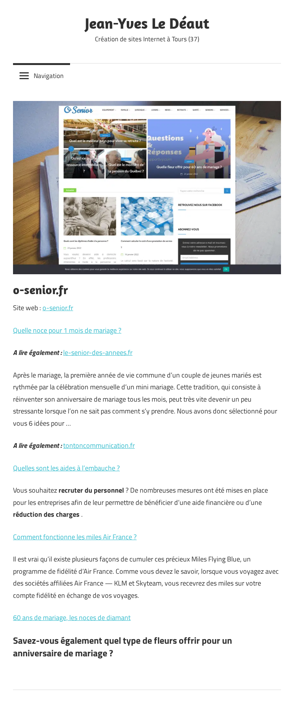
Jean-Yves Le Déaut (147, 23)
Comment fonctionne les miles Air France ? (75, 537)
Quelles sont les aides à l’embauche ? (66, 468)
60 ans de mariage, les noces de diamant (72, 617)
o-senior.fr (57, 308)
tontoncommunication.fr (99, 445)
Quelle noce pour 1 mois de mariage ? (67, 330)
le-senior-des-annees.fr (97, 352)
